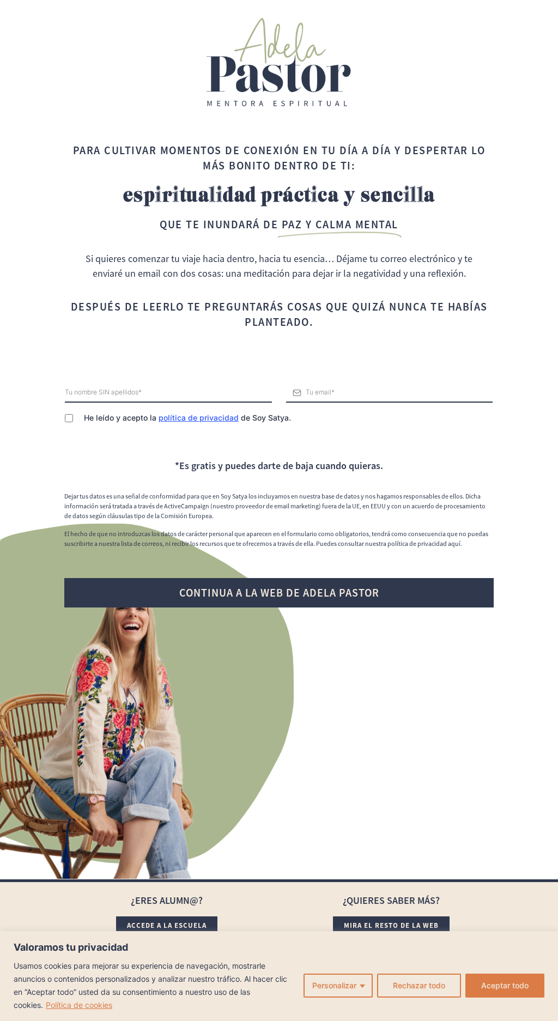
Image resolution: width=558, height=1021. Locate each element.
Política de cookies (79, 1005)
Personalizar (334, 985)
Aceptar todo (505, 985)
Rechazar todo (419, 985)
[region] (279, 976)
